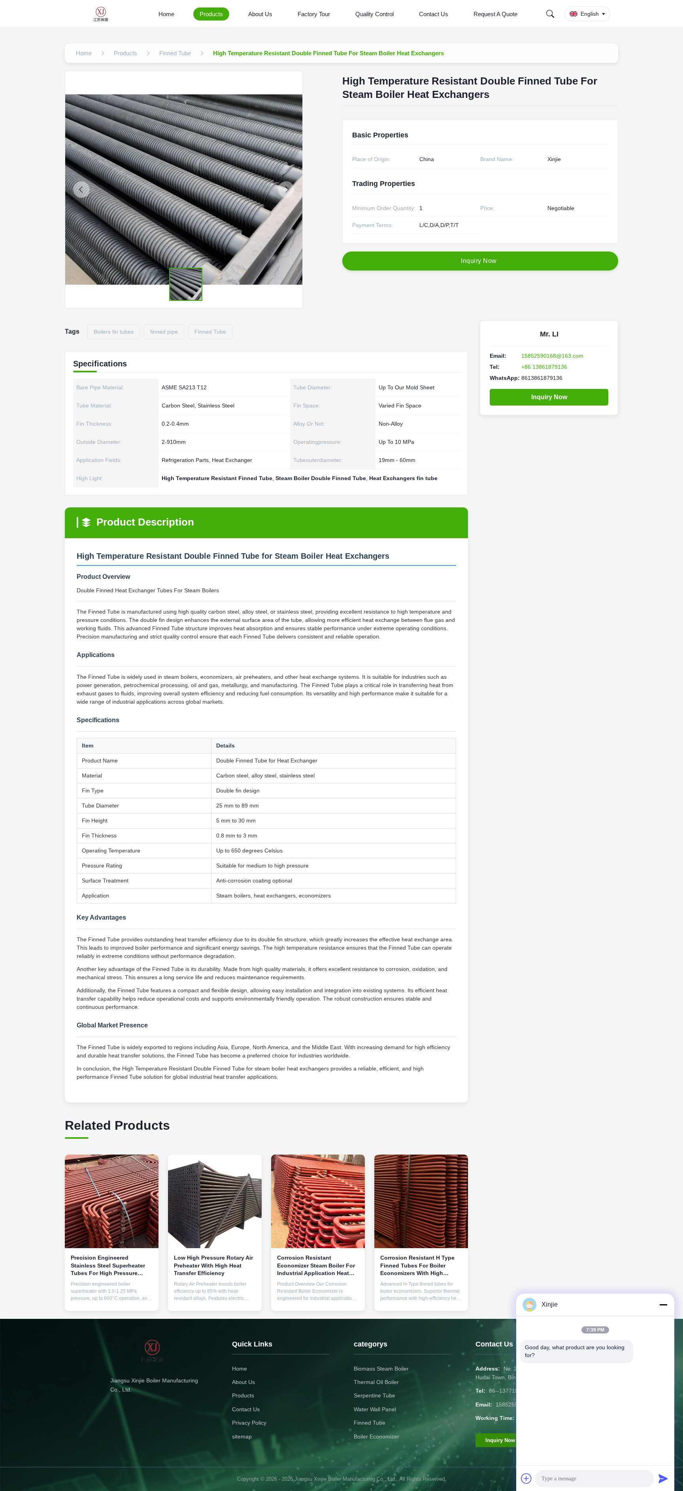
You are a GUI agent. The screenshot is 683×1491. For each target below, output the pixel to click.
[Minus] (663, 1304)
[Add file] (526, 1478)
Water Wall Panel (375, 1409)
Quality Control (374, 14)
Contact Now (111, 1299)
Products (211, 14)
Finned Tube (369, 1423)
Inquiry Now (549, 397)
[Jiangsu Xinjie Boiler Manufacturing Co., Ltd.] (103, 14)
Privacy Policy (249, 1423)
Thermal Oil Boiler (376, 1382)
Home (166, 14)
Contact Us (433, 14)
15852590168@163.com (552, 356)
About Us (260, 14)
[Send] (663, 1478)
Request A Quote (495, 14)
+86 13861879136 (544, 367)
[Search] (550, 14)
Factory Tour (314, 14)
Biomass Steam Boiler (381, 1368)
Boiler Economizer (376, 1436)
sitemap (242, 1436)
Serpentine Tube (374, 1395)
